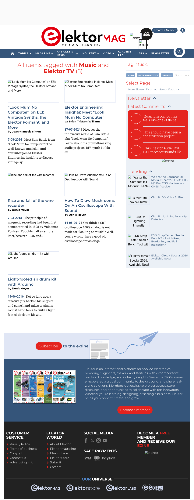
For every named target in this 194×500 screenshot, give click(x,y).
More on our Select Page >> (153, 89)
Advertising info (21, 462)
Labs (140, 53)
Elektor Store (59, 458)
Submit (55, 462)
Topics (23, 53)
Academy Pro (125, 53)
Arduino (166, 75)
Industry (89, 53)
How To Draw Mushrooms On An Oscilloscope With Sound (90, 205)
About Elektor (60, 444)
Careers (55, 467)
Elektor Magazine (63, 449)
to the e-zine (64, 346)
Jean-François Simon (26, 131)
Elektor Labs (59, 453)
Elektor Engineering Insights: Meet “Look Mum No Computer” (84, 112)
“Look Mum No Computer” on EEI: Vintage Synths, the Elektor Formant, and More (28, 117)
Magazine (42, 53)
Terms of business (23, 449)
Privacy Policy (20, 444)
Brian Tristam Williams (84, 121)
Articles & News (65, 53)
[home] (12, 53)
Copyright (17, 453)
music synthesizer (148, 75)
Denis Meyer (20, 210)
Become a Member (165, 30)
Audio (131, 75)
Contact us (18, 458)
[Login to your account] (182, 30)
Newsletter (160, 53)
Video (107, 53)
